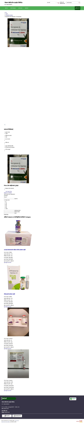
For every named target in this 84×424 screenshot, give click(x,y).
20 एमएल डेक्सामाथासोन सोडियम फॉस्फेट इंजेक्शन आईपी (14, 249)
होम (6, 12)
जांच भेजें (78, 8)
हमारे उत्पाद (20, 8)
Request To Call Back (8, 192)
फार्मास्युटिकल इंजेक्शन (9, 15)
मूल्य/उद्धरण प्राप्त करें (7, 262)
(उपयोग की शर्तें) (17, 420)
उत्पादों (6, 13)
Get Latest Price (8, 191)
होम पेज (6, 8)
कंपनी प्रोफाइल (13, 8)
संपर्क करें (26, 8)
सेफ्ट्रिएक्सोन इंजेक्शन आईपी (9, 294)
